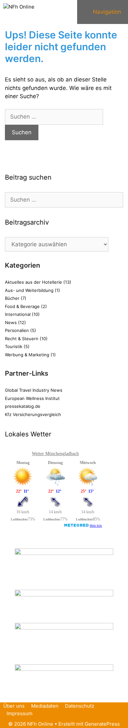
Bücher (12, 298)
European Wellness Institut (32, 398)
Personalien (17, 330)
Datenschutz (79, 706)
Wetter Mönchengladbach (55, 453)
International (18, 314)
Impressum (19, 713)
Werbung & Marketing (27, 354)
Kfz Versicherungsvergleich (33, 414)
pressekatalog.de (22, 406)
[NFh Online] (19, 8)
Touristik (13, 346)
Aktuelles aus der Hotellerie (33, 282)
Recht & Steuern (21, 338)
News (11, 322)
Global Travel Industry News (33, 390)
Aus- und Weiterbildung (29, 290)
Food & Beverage (22, 306)
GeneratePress (102, 724)
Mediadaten (44, 706)
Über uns (14, 706)
